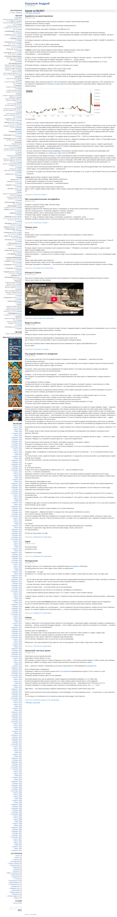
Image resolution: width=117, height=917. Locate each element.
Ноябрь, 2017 (17, 610)
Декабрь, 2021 (17, 533)
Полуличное (13, 880)
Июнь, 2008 (18, 820)
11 (21, 150)
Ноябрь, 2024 (17, 466)
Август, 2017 (18, 616)
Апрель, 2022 (17, 525)
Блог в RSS (18, 903)
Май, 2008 (18, 821)
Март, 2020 (18, 574)
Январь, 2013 (17, 714)
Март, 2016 (18, 647)
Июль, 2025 (18, 451)
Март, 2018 (18, 602)
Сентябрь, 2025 (16, 447)
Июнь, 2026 (18, 429)
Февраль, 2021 (17, 552)
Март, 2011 (18, 756)
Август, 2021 (18, 541)
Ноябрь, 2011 (17, 741)
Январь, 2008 (17, 829)
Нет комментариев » (48, 268)
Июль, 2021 (18, 543)
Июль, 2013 (18, 702)
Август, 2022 (18, 518)
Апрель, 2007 (17, 846)
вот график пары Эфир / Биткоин (57, 153)
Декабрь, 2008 (17, 808)
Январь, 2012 (17, 737)
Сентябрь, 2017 (16, 614)
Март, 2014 (18, 687)
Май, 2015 (18, 664)
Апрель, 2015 (17, 666)
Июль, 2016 (18, 641)
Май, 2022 (18, 524)
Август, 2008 (18, 816)
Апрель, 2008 (17, 823)
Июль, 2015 (18, 660)
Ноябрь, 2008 (17, 810)
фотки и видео (17, 170)
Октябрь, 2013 (17, 697)
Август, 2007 (18, 839)
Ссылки (17, 878)
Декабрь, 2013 (17, 693)
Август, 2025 (18, 449)
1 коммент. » (46, 349)
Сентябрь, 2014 (16, 675)
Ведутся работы (32, 323)
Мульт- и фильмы (13, 873)
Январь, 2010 (17, 783)
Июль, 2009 (18, 795)
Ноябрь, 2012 (17, 718)
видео (13, 21)
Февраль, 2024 (17, 483)
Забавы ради (14, 892)
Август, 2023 (18, 495)
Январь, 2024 (17, 485)
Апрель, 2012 (17, 731)
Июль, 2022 (18, 520)
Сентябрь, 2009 (16, 791)
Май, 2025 (18, 454)
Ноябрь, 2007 (17, 833)
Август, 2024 (18, 472)
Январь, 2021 (17, 554)
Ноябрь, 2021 (17, 535)
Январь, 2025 (17, 462)
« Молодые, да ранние (32, 13)
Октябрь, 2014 (17, 673)
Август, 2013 (18, 700)
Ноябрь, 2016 (17, 633)
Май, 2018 (18, 599)
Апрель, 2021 (17, 549)
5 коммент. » (44, 194)
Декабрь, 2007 (17, 831)
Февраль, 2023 (17, 506)
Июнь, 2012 (18, 727)
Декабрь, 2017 (17, 608)
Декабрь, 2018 (17, 585)
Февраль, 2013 (17, 712)
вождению (75, 566)
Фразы (17, 898)
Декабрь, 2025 (17, 441)
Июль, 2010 (18, 771)
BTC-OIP (54, 82)
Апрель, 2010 (17, 777)
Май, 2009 (18, 798)
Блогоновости (14, 884)
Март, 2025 (18, 458)
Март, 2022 (18, 527)
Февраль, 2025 (17, 460)
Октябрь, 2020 (17, 560)
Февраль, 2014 (17, 689)
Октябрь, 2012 (17, 720)
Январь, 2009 (17, 806)
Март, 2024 (18, 481)
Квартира (16, 867)
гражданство (92, 666)
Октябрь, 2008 (17, 812)
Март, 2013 (18, 710)
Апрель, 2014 (17, 685)
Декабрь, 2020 (17, 556)
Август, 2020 (18, 564)
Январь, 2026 (17, 439)
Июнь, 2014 (18, 681)
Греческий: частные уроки (37, 650)
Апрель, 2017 (17, 624)
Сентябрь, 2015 (16, 656)
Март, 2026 (18, 435)
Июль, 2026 (18, 427)
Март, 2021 (18, 550)
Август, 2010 (18, 770)
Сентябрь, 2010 (16, 768)
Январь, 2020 (17, 577)
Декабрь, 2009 (17, 785)
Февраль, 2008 (17, 827)
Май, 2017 (18, 622)
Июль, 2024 (18, 474)
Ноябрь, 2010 (17, 764)
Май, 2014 (18, 683)
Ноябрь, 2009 (17, 787)
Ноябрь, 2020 (17, 558)
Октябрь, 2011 (17, 743)
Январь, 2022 (17, 531)
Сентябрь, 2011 (16, 745)
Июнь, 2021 (18, 545)
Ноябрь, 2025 (17, 443)
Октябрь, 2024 (17, 468)
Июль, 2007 (18, 841)
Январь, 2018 (17, 606)
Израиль (15, 894)
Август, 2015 (18, 658)
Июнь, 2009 (18, 796)
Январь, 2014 (17, 691)
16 (18, 220)
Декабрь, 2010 (17, 762)
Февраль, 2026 (17, 437)
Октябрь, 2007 (17, 835)
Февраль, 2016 (17, 648)
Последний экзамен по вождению (41, 354)
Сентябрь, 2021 (16, 539)
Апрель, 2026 (17, 433)
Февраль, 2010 (17, 781)
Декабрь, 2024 (17, 464)
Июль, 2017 (18, 618)
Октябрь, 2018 (17, 589)
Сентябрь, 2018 (16, 591)
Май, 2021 (18, 547)
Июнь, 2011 (18, 750)
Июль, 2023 (18, 497)
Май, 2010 (18, 775)
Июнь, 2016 (18, 643)
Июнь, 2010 (18, 773)
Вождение (15, 886)
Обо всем (15, 875)
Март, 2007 (18, 848)
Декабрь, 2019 (17, 579)
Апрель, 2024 (17, 479)
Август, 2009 (18, 793)
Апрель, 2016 (17, 645)
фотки (19, 38)
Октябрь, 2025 (17, 445)
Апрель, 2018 (17, 600)
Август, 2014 (18, 677)
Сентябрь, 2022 (16, 516)
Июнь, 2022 (18, 522)
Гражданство (14, 888)
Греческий (15, 890)
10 (13, 75)
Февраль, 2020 (17, 575)
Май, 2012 (18, 729)
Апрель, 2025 (17, 456)
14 (13, 220)
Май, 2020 (18, 570)
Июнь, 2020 (18, 568)
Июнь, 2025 (18, 452)
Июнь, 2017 (18, 620)
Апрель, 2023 (17, 502)
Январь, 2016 (17, 650)
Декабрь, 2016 (17, 631)
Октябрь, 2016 (17, 635)
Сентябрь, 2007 (16, 837)
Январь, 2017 (17, 629)
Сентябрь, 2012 (16, 722)
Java (17, 855)
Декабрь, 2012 (17, 716)
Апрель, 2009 (17, 800)
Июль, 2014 (18, 679)
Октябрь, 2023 (17, 491)
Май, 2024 (18, 477)
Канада (16, 869)
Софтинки (15, 877)
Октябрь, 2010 (17, 766)
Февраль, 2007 (17, 850)
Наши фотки (15, 865)
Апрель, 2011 (17, 754)
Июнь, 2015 (18, 662)
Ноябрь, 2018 (17, 587)
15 (15, 220)
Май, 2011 (18, 752)
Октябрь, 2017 (17, 612)
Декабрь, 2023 (17, 487)
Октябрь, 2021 (17, 537)
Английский (15, 861)
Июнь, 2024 (18, 476)
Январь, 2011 (17, 760)
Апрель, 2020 (17, 572)
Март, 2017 (18, 625)
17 (20, 220)
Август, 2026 (18, 426)
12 (8, 220)
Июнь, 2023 (18, 499)
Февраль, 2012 (17, 735)
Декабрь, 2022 (17, 510)
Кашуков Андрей (37, 3)
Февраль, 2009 (17, 804)
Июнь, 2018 (18, 597)
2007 (19, 275)
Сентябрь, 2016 (16, 637)
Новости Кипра (14, 863)
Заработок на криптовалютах (39, 16)
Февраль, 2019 (17, 581)
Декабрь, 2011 (17, 739)
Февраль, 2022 (17, 529)
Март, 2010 (18, 779)
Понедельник (31, 561)
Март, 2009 (18, 802)
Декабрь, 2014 (17, 672)
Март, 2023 (18, 504)
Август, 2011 (18, 747)
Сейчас (28, 617)
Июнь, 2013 (18, 704)
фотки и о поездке (16, 97)
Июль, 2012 (18, 725)
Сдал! (27, 541)
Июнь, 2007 (18, 843)
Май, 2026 (18, 431)
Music (17, 857)
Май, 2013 (18, 706)
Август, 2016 (18, 639)
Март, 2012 (18, 733)
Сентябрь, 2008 (16, 814)
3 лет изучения (65, 671)
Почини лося (31, 227)
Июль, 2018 (18, 595)
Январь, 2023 (17, 508)
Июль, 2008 (18, 818)
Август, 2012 (18, 723)
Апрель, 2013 (17, 708)
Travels (15, 859)
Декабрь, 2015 (17, 652)
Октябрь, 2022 (17, 514)
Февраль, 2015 (17, 668)
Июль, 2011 (18, 748)
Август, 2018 (18, 593)
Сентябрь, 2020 (16, 562)
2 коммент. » (45, 222)
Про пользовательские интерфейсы (42, 199)
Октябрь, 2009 (17, 789)
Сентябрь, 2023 (16, 493)
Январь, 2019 (17, 583)
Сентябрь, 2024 (16, 470)
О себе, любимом (16, 12)
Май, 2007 (18, 845)
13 (11, 220)
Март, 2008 (18, 825)
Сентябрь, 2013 (16, 698)
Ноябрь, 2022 (17, 512)
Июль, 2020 (18, 566)
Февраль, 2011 (17, 758)
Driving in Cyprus (33, 272)
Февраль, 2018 (17, 604)
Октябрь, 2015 (17, 654)
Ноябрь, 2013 (17, 695)
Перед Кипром (14, 882)
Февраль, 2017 (17, 627)
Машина (16, 871)
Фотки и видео (13, 896)
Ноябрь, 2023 (17, 489)
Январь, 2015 (17, 670)
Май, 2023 (18, 501)
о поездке (18, 21)
